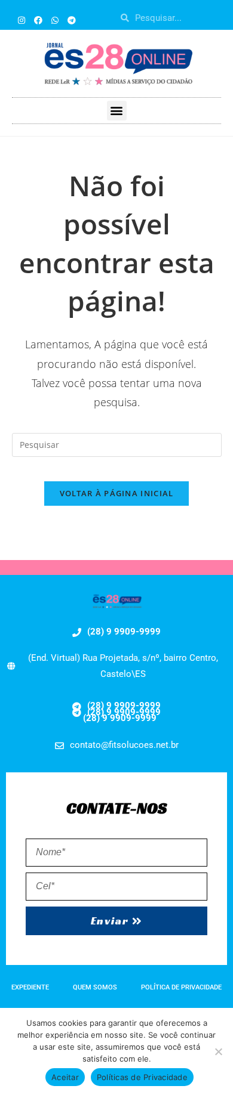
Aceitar (65, 1077)
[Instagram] (21, 20)
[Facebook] (38, 20)
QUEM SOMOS (95, 987)
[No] (218, 1051)
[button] (117, 110)
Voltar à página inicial (117, 493)
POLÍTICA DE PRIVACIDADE (181, 987)
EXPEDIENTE (30, 987)
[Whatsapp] (55, 20)
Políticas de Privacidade (142, 1077)
